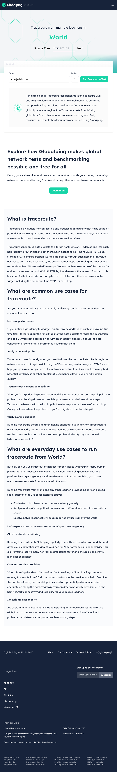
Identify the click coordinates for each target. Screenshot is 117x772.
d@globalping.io (104, 652)
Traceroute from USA (35, 760)
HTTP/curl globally (95, 762)
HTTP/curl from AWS (96, 764)
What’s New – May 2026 (74, 734)
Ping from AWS (10, 764)
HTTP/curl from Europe (97, 757)
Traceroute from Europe (36, 757)
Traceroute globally (34, 762)
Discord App (10, 701)
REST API (9, 683)
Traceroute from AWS (35, 764)
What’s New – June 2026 (74, 728)
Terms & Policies (84, 652)
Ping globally (9, 762)
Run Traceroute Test (94, 79)
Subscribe (106, 674)
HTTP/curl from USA (95, 760)
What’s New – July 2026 (14, 728)
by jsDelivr (28, 5)
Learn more (58, 190)
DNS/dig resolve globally (65, 762)
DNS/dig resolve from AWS (66, 764)
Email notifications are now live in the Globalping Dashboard (30, 742)
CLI (5, 689)
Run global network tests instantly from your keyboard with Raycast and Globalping (30, 735)
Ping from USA (10, 760)
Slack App (9, 695)
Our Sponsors (65, 652)
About (51, 652)
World (58, 37)
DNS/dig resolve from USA (65, 760)
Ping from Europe (11, 757)
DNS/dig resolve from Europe (67, 757)
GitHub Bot (10, 707)
